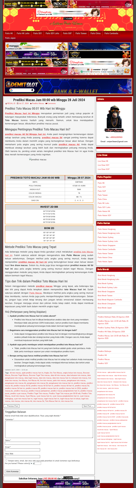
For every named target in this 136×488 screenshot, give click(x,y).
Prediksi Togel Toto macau (37, 393)
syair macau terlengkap (104, 439)
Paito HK (9, 33)
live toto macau (46, 380)
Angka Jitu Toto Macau (53, 373)
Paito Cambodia (111, 33)
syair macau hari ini (44, 396)
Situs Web (9, 454)
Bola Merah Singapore (106, 292)
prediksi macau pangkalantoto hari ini (65, 391)
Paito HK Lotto (23, 33)
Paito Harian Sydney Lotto (108, 241)
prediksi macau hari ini (49, 388)
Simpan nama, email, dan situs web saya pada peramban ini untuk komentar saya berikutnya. (44, 461)
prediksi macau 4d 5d (22, 386)
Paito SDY (37, 33)
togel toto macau (102, 445)
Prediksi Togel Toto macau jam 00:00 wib (64, 393)
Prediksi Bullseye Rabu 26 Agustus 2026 (113, 317)
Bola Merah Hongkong (106, 275)
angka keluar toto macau (72, 373)
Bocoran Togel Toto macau (39, 375)
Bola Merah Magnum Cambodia (110, 300)
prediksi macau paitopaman (39, 391)
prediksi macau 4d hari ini (64, 386)
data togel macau (31, 378)
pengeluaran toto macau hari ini (61, 383)
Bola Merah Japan (105, 308)
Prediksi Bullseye (104, 351)
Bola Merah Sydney (105, 283)
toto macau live (67, 401)
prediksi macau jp (21, 391)
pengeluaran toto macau (76, 380)
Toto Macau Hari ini (52, 401)
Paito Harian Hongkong (106, 229)
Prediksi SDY (103, 363)
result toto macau (18, 396)
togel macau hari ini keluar (70, 399)
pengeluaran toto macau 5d (37, 383)
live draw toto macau (103, 385)
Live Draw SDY (103, 165)
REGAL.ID (11, 103)
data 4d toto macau (58, 375)
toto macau (15, 401)
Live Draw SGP (104, 169)
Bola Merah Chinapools (107, 304)
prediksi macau (80, 383)
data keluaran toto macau (76, 375)
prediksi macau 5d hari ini (15, 388)
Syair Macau (30, 396)
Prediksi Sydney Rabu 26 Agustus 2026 (113, 328)
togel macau (38, 399)
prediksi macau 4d (103, 404)
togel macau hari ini (51, 399)
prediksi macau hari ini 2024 (70, 388)
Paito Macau (35, 293)
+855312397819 (116, 137)
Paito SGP (67, 33)
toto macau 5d (38, 401)
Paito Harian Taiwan (105, 253)
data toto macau (45, 378)
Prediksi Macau (38, 103)
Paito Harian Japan (105, 262)
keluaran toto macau (79, 378)
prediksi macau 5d (82, 386)
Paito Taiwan (81, 33)
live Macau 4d (33, 380)
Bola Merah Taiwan (105, 296)
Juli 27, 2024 (24, 103)
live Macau (23, 380)
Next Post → (89, 406)
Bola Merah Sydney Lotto (107, 287)
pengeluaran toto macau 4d (15, 383)
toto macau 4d (26, 401)
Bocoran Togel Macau (19, 375)
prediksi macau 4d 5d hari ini (42, 386)
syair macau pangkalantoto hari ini (66, 396)
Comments (51, 103)
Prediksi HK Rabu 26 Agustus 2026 (111, 332)
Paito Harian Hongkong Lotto (109, 233)
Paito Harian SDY (104, 215)
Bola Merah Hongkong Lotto (108, 279)
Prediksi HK (102, 355)
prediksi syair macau (18, 393)
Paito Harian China (105, 257)
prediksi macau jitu (122, 417)
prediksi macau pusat (104, 426)
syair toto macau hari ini (23, 399)
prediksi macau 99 (33, 388)
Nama (8, 440)
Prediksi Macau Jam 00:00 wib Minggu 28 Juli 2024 (49, 100)
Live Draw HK (103, 161)
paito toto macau (59, 380)
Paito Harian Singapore (106, 245)
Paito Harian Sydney (106, 237)
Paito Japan (10, 38)
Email (8, 447)
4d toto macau (15, 373)
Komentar (9, 419)
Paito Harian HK (104, 211)
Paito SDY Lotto (52, 33)
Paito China (96, 33)
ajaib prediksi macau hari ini (32, 373)
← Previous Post (11, 406)
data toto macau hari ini (61, 378)
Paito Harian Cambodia (106, 249)
